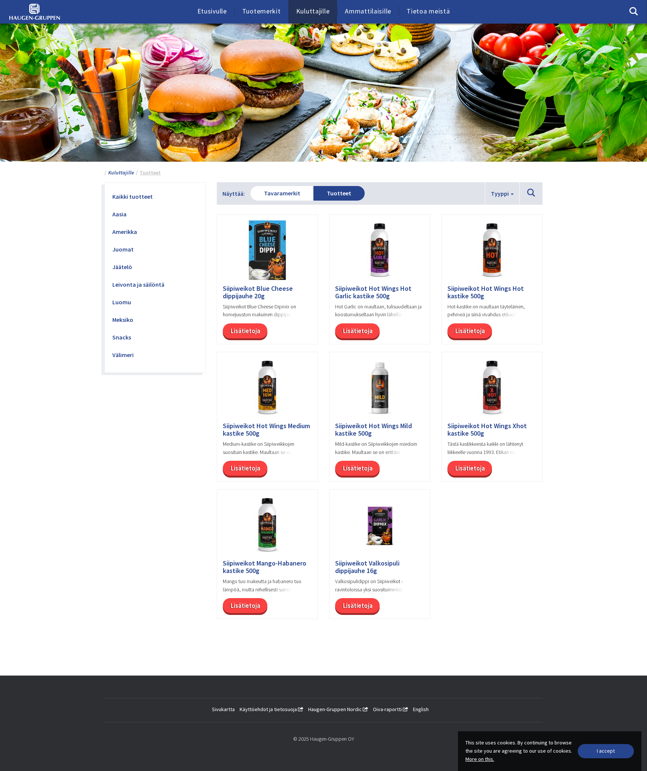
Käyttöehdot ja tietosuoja (269, 709)
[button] (531, 193)
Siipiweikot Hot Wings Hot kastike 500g (485, 292)
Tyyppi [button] (500, 193)
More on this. (479, 759)
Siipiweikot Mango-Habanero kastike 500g (264, 567)
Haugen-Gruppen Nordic (335, 709)
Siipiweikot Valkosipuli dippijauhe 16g (367, 567)
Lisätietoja (245, 331)
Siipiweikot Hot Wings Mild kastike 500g (373, 429)
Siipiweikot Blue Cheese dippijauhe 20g (258, 292)
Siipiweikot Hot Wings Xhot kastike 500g (487, 429)
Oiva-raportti (388, 709)
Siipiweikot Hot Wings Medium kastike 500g (266, 429)
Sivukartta (223, 709)
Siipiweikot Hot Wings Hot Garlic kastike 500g (373, 292)
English (421, 709)
